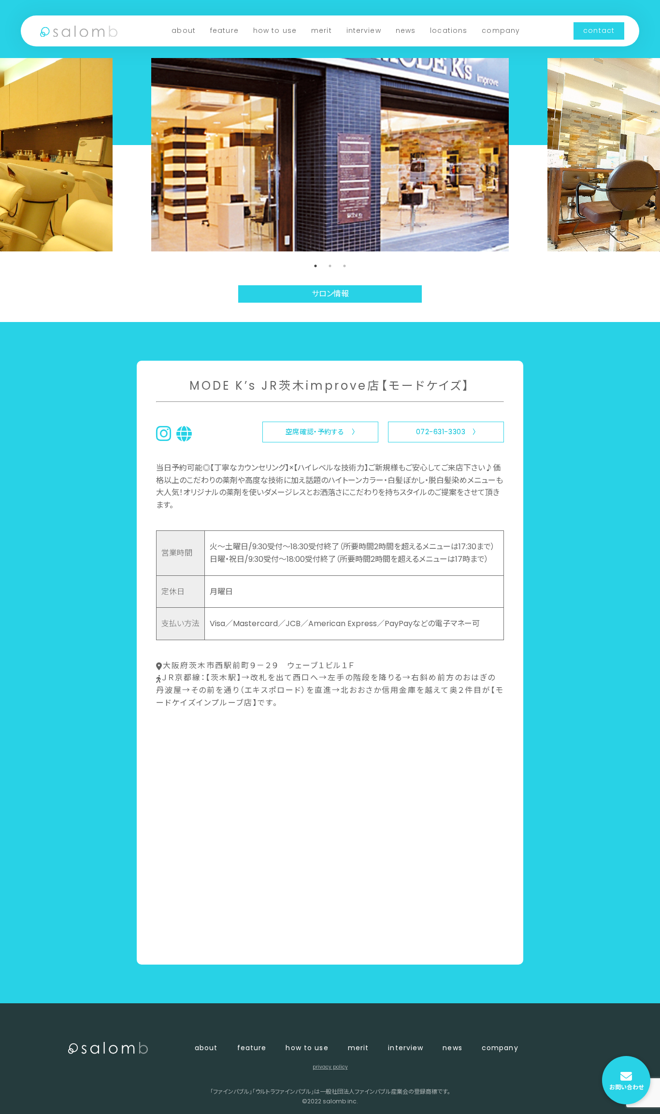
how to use (275, 30)
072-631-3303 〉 (446, 432)
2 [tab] (330, 266)
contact (599, 30)
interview (363, 30)
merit (321, 30)
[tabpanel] (330, 154)
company (501, 30)
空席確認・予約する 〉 (320, 432)
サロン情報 (330, 293)
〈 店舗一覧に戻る (188, 941)
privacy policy (330, 1066)
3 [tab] (344, 266)
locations (448, 30)
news (406, 30)
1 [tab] (315, 266)
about (184, 30)
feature (224, 30)
